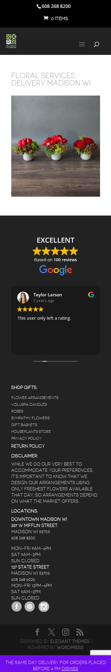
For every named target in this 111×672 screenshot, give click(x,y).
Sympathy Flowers (30, 418)
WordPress (70, 647)
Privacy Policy (26, 438)
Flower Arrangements (34, 398)
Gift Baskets (24, 425)
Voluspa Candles (29, 404)
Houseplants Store (31, 431)
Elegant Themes (69, 641)
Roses (17, 411)
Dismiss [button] (70, 669)
